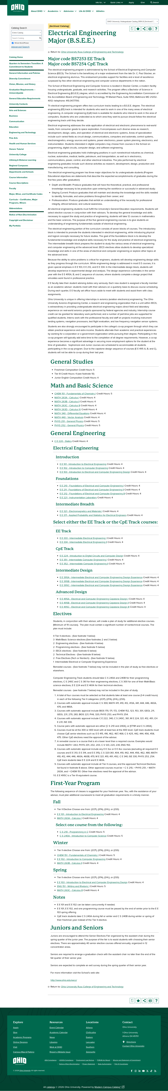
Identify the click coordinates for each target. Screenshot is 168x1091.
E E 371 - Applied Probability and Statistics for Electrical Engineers (93, 515)
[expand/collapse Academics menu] (60, 11)
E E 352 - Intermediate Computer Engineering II (84, 563)
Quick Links (115, 2)
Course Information (18, 177)
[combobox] (132, 21)
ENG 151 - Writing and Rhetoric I (73, 886)
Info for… (100, 2)
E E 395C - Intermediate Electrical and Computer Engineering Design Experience (101, 585)
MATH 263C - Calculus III (67, 405)
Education (14, 126)
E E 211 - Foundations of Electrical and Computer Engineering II (92, 489)
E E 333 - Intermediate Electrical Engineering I (83, 538)
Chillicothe (91, 1032)
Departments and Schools (21, 171)
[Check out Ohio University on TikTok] (151, 1071)
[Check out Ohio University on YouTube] (143, 1071)
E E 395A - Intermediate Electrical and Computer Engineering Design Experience (101, 577)
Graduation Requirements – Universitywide (22, 91)
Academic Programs (22, 1037)
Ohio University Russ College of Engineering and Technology (92, 51)
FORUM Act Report (103, 1060)
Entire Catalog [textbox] (17, 33)
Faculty (12, 188)
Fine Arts (13, 138)
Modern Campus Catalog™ (107, 1087)
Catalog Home (16, 57)
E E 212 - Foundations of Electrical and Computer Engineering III (92, 493)
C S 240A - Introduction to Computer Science (83, 835)
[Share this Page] (143, 28)
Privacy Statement (88, 1064)
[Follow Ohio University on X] (147, 1071)
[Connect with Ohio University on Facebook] (131, 1071)
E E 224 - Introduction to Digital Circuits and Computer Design (91, 555)
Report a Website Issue (60, 1051)
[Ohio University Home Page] (19, 1061)
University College (18, 154)
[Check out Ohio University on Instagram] (135, 1071)
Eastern (89, 1037)
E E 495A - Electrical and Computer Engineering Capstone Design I (94, 598)
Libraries (53, 1042)
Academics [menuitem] (53, 11)
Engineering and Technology (22, 132)
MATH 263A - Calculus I (66, 397)
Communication (16, 121)
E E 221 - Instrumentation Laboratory (78, 497)
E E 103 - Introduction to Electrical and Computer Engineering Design (95, 472)
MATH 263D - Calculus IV (67, 409)
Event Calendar (57, 1027)
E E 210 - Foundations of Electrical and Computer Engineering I (92, 485)
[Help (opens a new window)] (156, 28)
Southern (90, 1047)
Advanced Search (20, 46)
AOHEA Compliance (66, 1060)
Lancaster (90, 1042)
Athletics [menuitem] (100, 11)
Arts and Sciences (17, 110)
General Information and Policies (24, 73)
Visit (15, 1047)
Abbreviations (15, 208)
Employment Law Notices (85, 1060)
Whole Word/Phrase (22, 43)
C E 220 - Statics (63, 441)
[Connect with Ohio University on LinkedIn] (139, 1071)
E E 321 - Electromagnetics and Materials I (81, 511)
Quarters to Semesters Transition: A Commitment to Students (26, 65)
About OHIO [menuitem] (36, 11)
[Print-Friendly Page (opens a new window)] (150, 28)
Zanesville (90, 1051)
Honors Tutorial (16, 149)
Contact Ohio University (133, 1045)
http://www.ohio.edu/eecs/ (64, 980)
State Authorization (105, 1064)
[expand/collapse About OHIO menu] (44, 11)
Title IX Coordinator (121, 1064)
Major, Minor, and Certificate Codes (26, 193)
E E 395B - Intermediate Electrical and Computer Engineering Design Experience (101, 581)
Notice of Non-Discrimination (22, 214)
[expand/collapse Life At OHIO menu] (92, 11)
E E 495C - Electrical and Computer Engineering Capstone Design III (94, 606)
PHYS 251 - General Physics (68, 421)
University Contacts (18, 104)
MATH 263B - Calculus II (67, 401)
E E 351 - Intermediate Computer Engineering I (83, 559)
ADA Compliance (51, 1060)
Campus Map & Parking (23, 1051)
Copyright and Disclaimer (21, 220)
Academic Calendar (59, 1032)
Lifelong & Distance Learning (22, 160)
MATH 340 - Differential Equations (71, 413)
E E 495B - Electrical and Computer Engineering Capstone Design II (94, 602)
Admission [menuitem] (69, 11)
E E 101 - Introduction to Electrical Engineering (83, 464)
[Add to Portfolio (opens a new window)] (137, 28)
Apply (131, 2)
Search (155, 2)
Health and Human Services (22, 143)
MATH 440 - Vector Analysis (68, 417)
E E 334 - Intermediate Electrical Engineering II (83, 542)
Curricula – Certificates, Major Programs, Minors (23, 201)
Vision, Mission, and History (22, 84)
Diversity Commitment (19, 78)
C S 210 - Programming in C (74, 831)
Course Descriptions (18, 182)
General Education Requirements (24, 98)
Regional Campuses (18, 165)
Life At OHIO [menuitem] (85, 11)
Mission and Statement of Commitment (127, 1060)
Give (143, 2)
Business (13, 115)
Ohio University (24, 1070)
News (52, 1037)
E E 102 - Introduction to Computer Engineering (84, 468)
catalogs (51, 1087)
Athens (89, 1027)
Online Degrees (20, 1042)
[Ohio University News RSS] (155, 1071)
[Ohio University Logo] (17, 10)
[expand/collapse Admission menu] (75, 11)
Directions (131, 1041)
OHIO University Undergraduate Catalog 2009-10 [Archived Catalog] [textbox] (131, 22)
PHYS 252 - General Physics (69, 425)
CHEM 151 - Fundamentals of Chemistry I (75, 393)
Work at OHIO (56, 1047)
